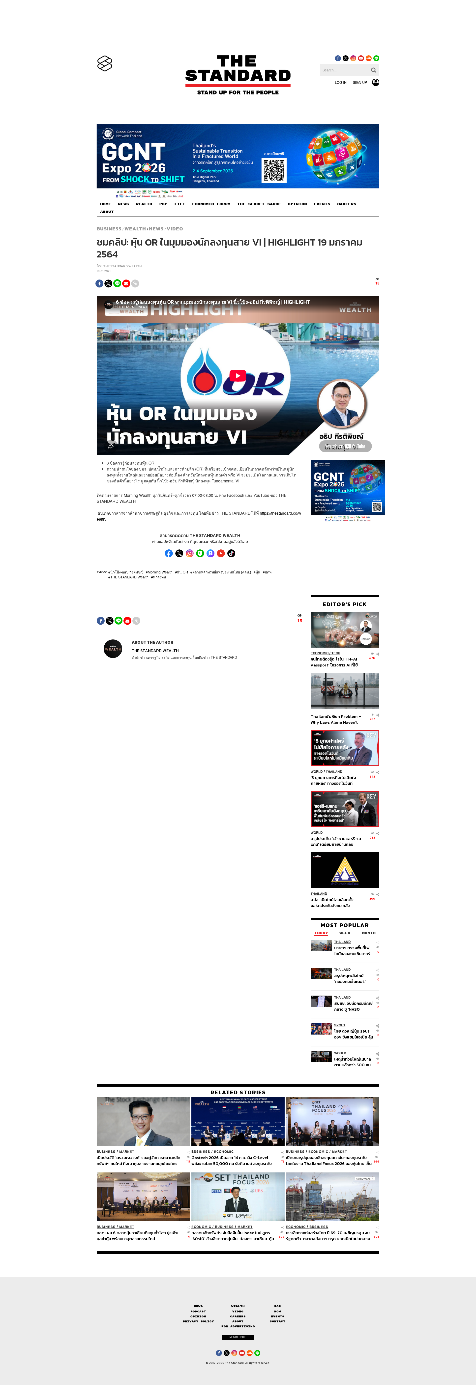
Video (175, 228)
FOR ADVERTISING (238, 1326)
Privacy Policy (198, 1321)
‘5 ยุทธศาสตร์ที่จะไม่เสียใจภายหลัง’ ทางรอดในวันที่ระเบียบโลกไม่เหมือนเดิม (333, 780)
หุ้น (258, 571)
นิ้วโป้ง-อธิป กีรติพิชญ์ (126, 571)
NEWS (123, 204)
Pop (277, 1306)
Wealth (135, 228)
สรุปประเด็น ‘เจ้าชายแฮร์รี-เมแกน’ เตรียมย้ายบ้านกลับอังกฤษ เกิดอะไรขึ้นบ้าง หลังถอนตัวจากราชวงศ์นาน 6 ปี (336, 841)
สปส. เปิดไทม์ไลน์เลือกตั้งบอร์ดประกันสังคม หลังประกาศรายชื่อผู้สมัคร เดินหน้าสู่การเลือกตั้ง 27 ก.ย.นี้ (334, 902)
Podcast (198, 1311)
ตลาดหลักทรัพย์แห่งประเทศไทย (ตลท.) (221, 571)
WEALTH (144, 204)
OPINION (297, 204)
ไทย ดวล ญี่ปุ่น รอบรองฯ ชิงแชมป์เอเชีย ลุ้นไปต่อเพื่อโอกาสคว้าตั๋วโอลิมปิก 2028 (353, 1034)
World (317, 772)
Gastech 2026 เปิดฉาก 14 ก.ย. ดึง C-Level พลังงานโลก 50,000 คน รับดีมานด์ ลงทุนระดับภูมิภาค (231, 1160)
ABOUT (107, 212)
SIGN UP (360, 82)
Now (277, 1311)
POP (163, 204)
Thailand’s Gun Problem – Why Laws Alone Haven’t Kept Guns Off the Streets (336, 719)
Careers (238, 1316)
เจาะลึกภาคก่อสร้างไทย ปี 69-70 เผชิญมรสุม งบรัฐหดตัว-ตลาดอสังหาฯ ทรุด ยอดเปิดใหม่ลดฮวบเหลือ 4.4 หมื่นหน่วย (328, 1235)
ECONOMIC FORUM (211, 204)
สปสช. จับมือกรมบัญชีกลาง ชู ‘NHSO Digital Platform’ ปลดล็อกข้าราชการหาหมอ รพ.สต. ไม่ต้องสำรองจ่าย (353, 1006)
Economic (319, 653)
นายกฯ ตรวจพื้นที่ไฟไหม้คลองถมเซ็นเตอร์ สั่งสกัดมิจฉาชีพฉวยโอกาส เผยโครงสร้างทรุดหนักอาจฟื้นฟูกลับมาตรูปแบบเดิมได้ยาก (353, 950)
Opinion (198, 1316)
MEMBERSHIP (238, 1337)
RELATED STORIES (238, 1092)
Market (126, 1152)
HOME (105, 204)
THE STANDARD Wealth (129, 576)
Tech (335, 653)
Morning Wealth (160, 571)
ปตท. (268, 571)
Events (277, 1316)
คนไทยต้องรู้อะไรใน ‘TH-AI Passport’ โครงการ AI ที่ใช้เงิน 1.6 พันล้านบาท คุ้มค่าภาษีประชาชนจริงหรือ (335, 661)
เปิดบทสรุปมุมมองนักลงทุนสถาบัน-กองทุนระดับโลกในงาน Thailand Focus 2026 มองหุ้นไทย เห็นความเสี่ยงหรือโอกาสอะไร (329, 1160)
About (237, 1321)
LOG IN (341, 82)
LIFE (179, 204)
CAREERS (346, 204)
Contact (277, 1321)
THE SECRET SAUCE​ (259, 204)
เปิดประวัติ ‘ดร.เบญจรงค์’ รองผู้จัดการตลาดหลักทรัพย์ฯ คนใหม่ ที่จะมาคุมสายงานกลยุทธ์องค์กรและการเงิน (138, 1160)
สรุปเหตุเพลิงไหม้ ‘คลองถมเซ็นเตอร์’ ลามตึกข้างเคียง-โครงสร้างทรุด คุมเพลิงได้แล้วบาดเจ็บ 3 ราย (352, 978)
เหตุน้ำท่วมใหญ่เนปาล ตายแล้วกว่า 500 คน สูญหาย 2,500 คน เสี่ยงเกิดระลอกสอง (352, 1062)
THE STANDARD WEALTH (122, 266)
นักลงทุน (159, 576)
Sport (339, 1025)
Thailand (334, 772)
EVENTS (322, 204)
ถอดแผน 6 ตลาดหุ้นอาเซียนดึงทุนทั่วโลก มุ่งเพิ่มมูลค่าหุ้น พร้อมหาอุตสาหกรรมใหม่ (137, 1235)
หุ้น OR (182, 571)
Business (109, 228)
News (156, 228)
